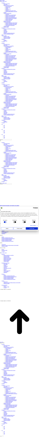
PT (2, 129)
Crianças (5, 70)
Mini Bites (5, 72)
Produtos (3, 43)
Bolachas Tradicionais (7, 62)
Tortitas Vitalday (6, 67)
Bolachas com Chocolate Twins (10, 56)
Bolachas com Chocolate (7, 53)
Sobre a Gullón (4, 76)
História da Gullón (6, 117)
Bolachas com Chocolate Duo (10, 57)
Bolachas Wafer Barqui (9, 59)
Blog (2, 75)
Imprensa (3, 79)
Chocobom (7, 54)
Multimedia (5, 81)
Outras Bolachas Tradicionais (10, 65)
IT (4, 131)
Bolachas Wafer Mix (9, 60)
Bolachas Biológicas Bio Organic (11, 51)
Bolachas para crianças (7, 61)
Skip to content (2, 0)
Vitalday (7, 48)
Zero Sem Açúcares (7, 44)
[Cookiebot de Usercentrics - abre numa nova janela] (34, 208)
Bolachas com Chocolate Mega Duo (11, 98)
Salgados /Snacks (6, 66)
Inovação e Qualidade (7, 118)
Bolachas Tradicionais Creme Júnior (11, 105)
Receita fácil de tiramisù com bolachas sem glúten (9, 205)
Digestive (7, 50)
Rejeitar (7, 228)
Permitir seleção (19, 228)
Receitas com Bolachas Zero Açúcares (9, 69)
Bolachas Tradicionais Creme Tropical (11, 63)
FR (4, 130)
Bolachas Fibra (8, 47)
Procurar (1, 139)
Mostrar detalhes (33, 225)
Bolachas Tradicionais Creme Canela (11, 64)
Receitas (3, 68)
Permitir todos (32, 228)
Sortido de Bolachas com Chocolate (11, 99)
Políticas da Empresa (7, 78)
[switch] (14, 222)
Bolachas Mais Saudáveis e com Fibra (11, 92)
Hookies (5, 52)
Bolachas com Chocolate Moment (11, 55)
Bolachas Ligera (8, 49)
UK (4, 137)
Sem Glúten (5, 45)
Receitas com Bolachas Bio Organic (9, 73)
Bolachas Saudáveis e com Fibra (9, 86)
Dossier (5, 80)
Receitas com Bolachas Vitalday (8, 74)
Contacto (3, 82)
